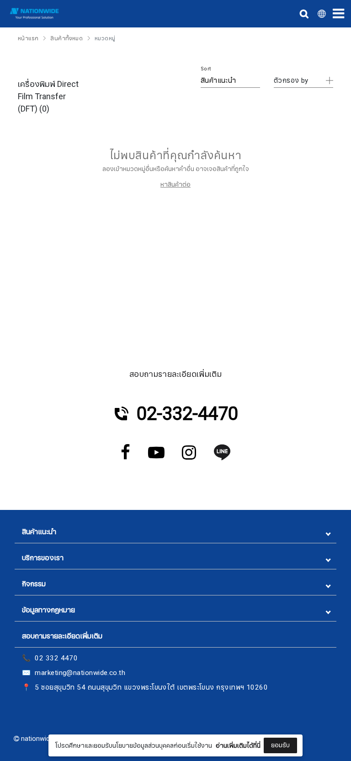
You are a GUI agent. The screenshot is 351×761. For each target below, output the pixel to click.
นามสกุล (113, 725)
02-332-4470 (187, 414)
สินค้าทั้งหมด (66, 38)
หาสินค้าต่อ (175, 184)
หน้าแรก (28, 38)
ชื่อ (105, 680)
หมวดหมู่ (105, 38)
